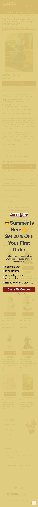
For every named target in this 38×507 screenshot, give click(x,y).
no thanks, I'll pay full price (19, 294)
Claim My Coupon (19, 289)
